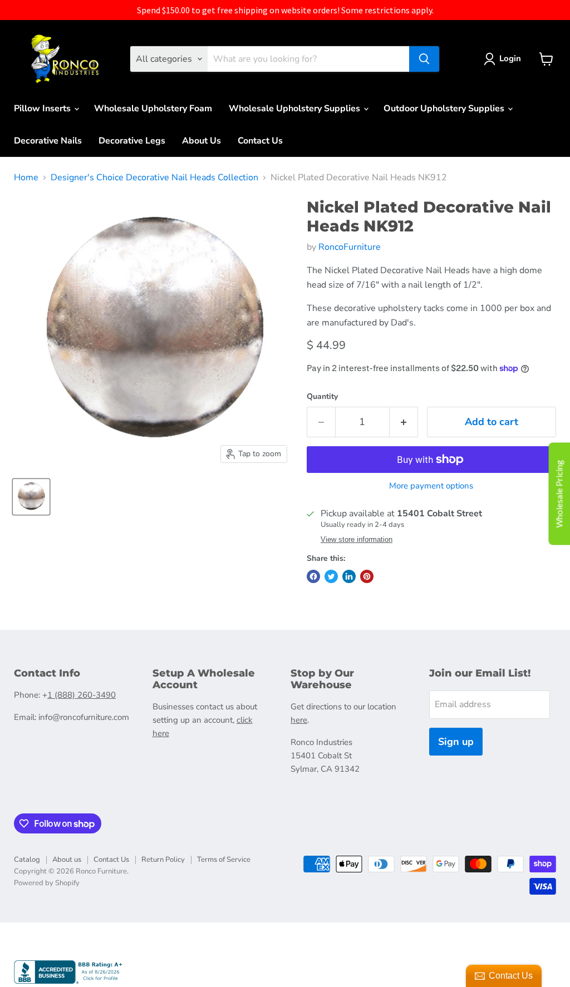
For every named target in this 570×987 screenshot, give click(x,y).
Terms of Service (223, 860)
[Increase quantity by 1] (404, 422)
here (299, 720)
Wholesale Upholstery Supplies (295, 108)
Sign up (456, 741)
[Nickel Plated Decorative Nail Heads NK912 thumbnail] (31, 497)
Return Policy (163, 860)
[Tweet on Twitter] (331, 576)
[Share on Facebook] (313, 576)
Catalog (27, 860)
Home (26, 177)
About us (66, 860)
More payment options (431, 486)
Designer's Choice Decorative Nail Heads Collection (154, 177)
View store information (356, 540)
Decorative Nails (48, 141)
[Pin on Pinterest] (367, 576)
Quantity (322, 396)
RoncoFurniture (349, 247)
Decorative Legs (132, 141)
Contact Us (260, 141)
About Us (201, 141)
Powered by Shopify (47, 883)
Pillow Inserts (43, 108)
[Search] (424, 59)
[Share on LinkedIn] (349, 576)
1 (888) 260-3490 (81, 694)
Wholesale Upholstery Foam (153, 108)
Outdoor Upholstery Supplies (445, 108)
